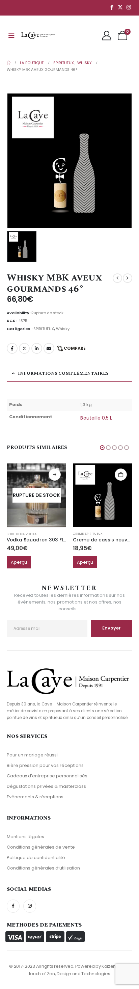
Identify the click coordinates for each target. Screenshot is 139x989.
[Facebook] (111, 7)
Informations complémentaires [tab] (63, 373)
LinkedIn (36, 348)
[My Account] (106, 35)
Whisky (63, 328)
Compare (75, 348)
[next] (127, 278)
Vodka (31, 534)
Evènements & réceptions (35, 797)
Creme (78, 533)
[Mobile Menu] (11, 35)
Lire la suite (55, 475)
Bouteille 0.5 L (96, 418)
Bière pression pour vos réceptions (45, 765)
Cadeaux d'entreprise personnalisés (47, 776)
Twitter (24, 348)
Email (49, 348)
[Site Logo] (38, 35)
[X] (120, 7)
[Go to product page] (102, 495)
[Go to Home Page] (8, 62)
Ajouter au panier (121, 475)
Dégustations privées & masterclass (46, 786)
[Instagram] (128, 7)
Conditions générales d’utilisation (43, 868)
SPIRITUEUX (43, 328)
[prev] (117, 278)
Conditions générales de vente (41, 847)
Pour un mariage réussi (32, 755)
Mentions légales (25, 836)
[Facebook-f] (13, 906)
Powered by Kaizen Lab (99, 966)
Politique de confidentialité (36, 857)
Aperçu (19, 562)
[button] (102, 448)
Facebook (12, 348)
